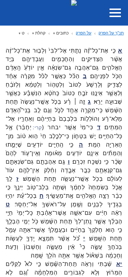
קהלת (40, 33)
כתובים (62, 33)
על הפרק (83, 33)
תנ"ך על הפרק (111, 33)
